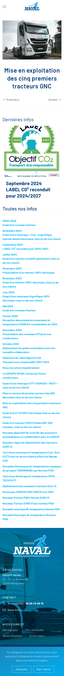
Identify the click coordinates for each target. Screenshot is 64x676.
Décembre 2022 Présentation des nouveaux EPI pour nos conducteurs (27, 337)
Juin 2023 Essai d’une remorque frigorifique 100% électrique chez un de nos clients (26, 299)
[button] (4, 7)
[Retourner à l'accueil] (32, 7)
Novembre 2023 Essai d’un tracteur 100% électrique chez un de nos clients (31, 285)
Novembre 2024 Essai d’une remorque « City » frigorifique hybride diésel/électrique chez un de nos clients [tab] (32, 172)
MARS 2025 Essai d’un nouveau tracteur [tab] (28, 172)
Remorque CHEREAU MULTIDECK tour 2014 (28, 495)
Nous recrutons (12, 639)
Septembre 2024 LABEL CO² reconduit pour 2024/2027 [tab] (36, 172)
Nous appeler (26, 606)
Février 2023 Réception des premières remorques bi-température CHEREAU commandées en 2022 (30, 323)
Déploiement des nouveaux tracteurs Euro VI (29, 489)
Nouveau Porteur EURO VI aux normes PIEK (28, 506)
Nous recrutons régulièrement (21, 371)
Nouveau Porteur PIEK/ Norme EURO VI (26, 501)
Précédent (12, 99)
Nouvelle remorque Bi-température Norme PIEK (31, 512)
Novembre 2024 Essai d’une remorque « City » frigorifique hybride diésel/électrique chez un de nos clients (32, 238)
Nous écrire (15, 613)
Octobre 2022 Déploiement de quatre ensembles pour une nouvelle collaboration (29, 351)
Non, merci (44, 669)
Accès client (37, 639)
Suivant (53, 99)
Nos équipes (10, 633)
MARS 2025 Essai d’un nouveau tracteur (26, 189)
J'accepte (21, 669)
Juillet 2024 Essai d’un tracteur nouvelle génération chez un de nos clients (31, 262)
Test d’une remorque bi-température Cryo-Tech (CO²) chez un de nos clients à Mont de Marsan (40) (31, 460)
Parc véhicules (34, 633)
